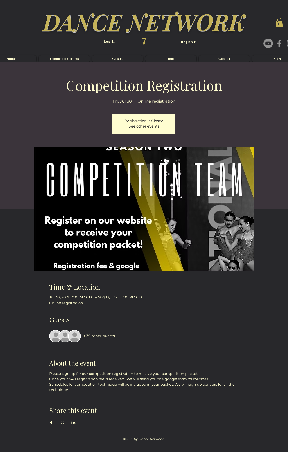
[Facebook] (279, 43)
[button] (279, 22)
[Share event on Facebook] (51, 422)
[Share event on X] (62, 422)
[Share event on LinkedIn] (73, 422)
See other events (144, 126)
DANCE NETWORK (144, 21)
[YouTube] (268, 43)
